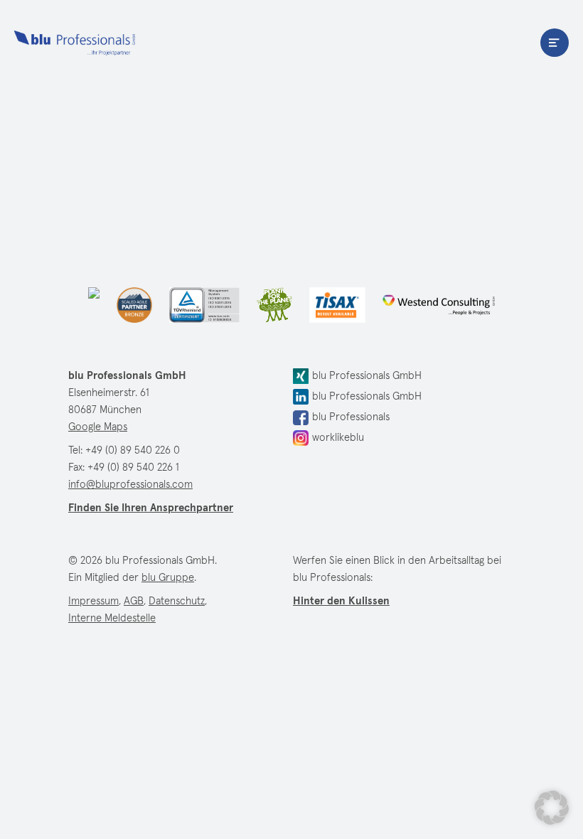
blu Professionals (74, 42)
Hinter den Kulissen (341, 601)
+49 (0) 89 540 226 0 (132, 450)
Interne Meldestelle (112, 618)
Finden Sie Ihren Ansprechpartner (150, 508)
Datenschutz (177, 601)
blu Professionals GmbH (367, 375)
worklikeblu (338, 437)
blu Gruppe (167, 577)
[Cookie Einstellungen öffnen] (552, 808)
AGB (134, 601)
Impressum (93, 601)
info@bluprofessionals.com (130, 484)
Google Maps (97, 427)
